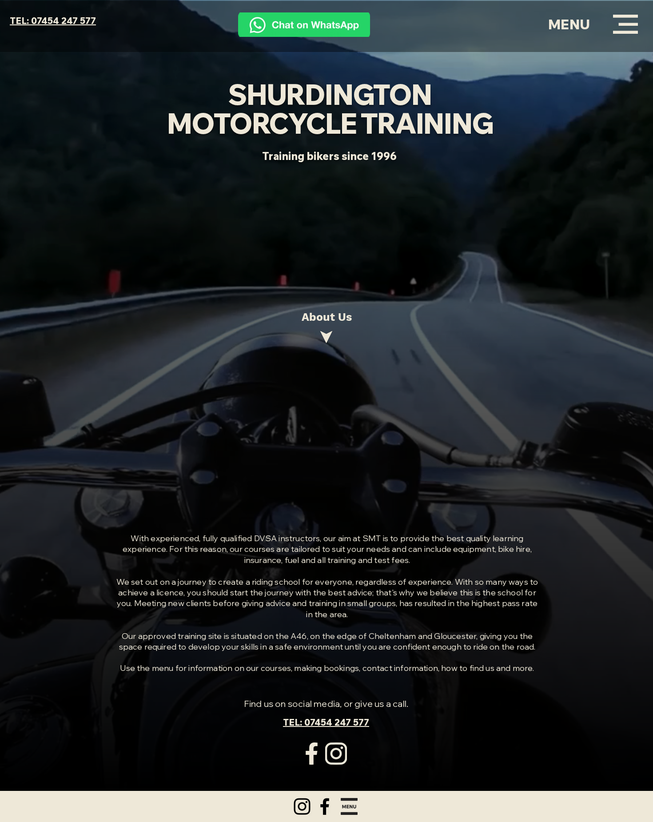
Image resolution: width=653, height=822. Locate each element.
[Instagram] (302, 806)
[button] (569, 24)
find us (482, 668)
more (523, 668)
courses (276, 668)
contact (377, 668)
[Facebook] (325, 806)
